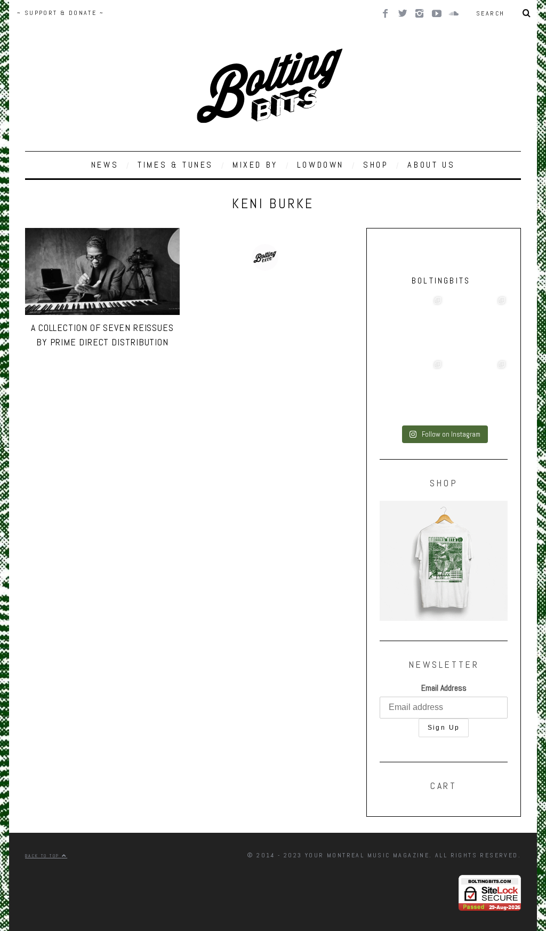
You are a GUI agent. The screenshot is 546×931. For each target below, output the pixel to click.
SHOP (375, 164)
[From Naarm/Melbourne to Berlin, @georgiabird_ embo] (476, 327)
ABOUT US (431, 164)
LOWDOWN (320, 164)
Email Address (444, 687)
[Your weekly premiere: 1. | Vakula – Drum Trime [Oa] (476, 391)
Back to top (43, 855)
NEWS (104, 164)
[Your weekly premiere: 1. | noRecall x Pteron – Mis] (412, 327)
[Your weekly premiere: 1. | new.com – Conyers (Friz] (412, 391)
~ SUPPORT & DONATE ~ (60, 13)
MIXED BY (255, 164)
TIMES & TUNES (175, 164)
